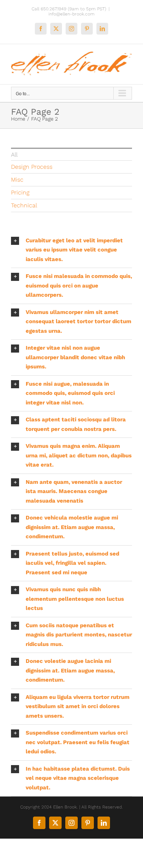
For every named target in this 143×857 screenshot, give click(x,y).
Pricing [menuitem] (20, 192)
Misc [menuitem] (17, 179)
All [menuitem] (14, 154)
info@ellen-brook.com (71, 14)
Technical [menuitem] (24, 205)
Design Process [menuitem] (31, 166)
